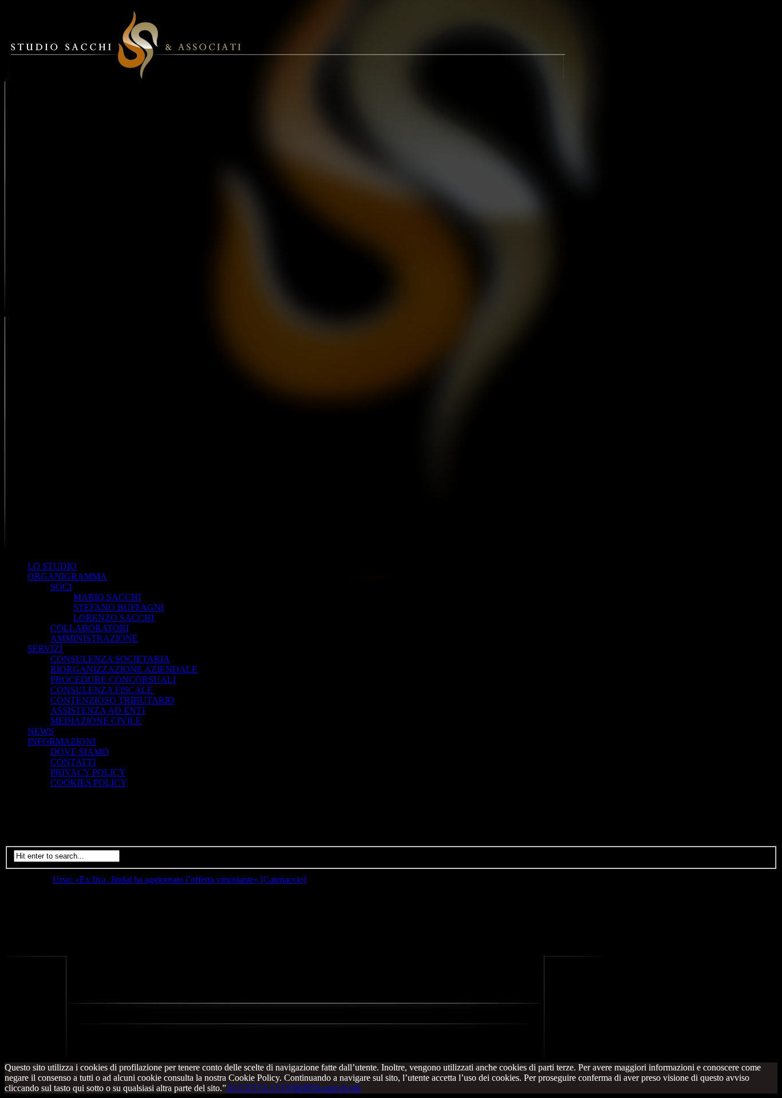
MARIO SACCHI (107, 597)
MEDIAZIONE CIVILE (95, 721)
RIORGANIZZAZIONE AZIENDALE (124, 669)
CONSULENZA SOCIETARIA (110, 659)
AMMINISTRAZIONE (94, 638)
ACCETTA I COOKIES (271, 1088)
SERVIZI (44, 649)
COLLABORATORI (89, 628)
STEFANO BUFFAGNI (118, 607)
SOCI (61, 587)
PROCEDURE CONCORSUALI (113, 679)
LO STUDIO (52, 566)
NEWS (40, 731)
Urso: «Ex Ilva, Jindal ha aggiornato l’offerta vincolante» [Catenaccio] (179, 879)
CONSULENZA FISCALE (101, 690)
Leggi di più (339, 1088)
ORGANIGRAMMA (67, 576)
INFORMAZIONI (61, 741)
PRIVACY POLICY (88, 772)
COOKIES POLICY (88, 783)
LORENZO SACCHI (113, 618)
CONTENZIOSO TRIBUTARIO (112, 700)
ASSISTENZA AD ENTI (97, 710)
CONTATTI (73, 762)
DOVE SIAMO (79, 752)
